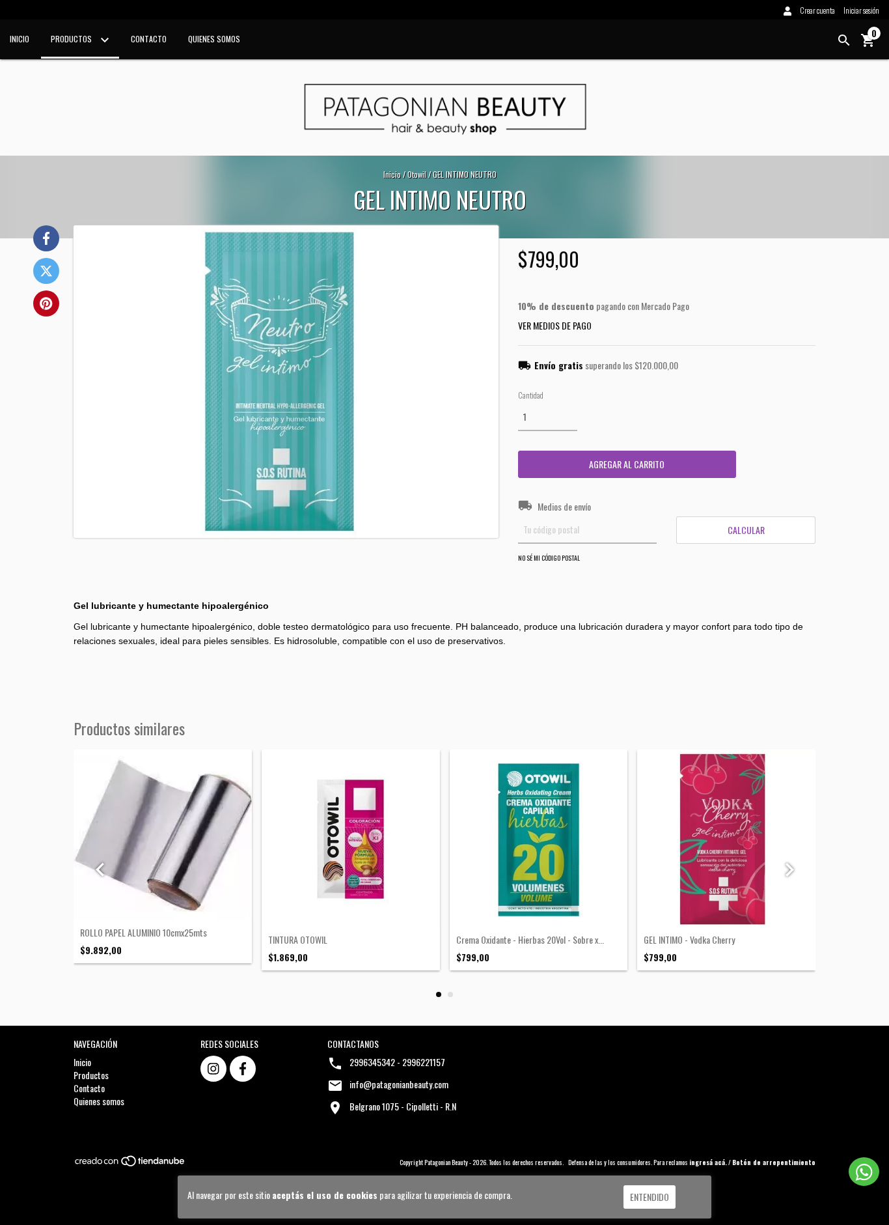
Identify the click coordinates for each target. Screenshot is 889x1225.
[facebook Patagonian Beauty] (243, 1069)
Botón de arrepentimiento (773, 1162)
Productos (72, 38)
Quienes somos (214, 38)
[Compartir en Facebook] (46, 238)
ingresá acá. (708, 1162)
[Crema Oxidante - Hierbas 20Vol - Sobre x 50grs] (539, 839)
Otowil (416, 174)
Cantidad (530, 395)
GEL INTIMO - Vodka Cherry (689, 939)
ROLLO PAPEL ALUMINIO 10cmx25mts (143, 932)
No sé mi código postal (549, 558)
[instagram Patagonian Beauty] (213, 1069)
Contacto (149, 38)
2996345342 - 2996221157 (397, 1062)
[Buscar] (844, 40)
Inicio (19, 38)
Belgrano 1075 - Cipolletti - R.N (402, 1106)
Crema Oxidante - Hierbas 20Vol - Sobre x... (530, 939)
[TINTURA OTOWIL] (351, 839)
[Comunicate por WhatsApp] (864, 1171)
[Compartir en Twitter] (46, 271)
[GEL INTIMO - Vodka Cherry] (726, 839)
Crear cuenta (817, 10)
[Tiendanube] (130, 1164)
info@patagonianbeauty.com (398, 1084)
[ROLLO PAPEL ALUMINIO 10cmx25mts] (163, 835)
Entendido (649, 1197)
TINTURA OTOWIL (297, 939)
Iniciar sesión (861, 10)
